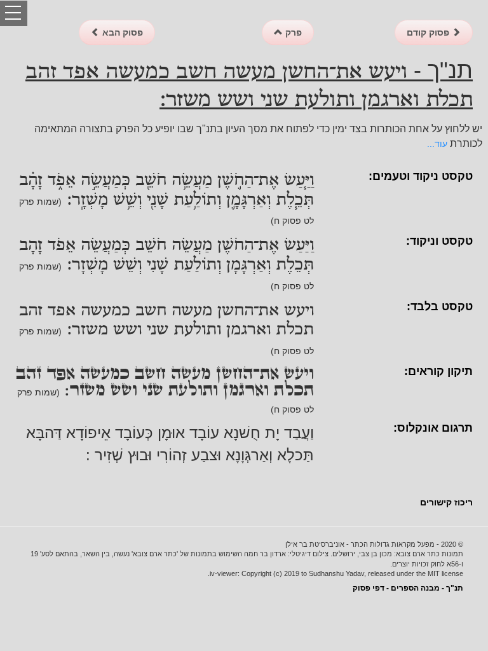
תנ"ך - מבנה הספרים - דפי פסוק (408, 588)
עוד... (437, 144)
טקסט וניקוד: (439, 241)
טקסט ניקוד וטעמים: (421, 176)
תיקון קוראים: (438, 371)
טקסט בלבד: (440, 306)
